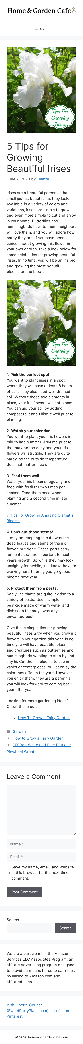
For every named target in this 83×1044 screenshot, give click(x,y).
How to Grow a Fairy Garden (38, 738)
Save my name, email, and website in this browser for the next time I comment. (43, 873)
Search (13, 920)
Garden (19, 731)
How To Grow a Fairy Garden (44, 718)
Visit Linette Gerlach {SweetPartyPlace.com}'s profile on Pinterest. (38, 1010)
